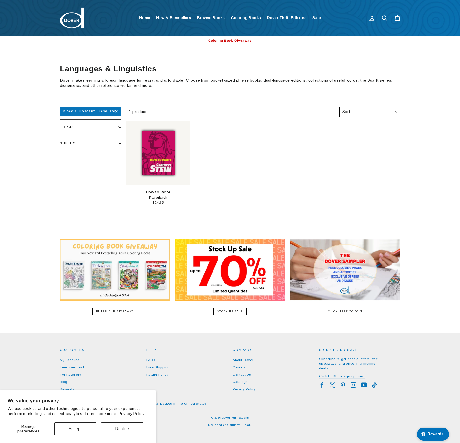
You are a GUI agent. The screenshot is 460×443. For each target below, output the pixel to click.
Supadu (246, 424)
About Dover (243, 360)
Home (144, 18)
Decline (122, 429)
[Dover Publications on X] (332, 385)
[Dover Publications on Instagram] (353, 385)
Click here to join (345, 311)
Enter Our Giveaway (114, 311)
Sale (316, 18)
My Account (69, 360)
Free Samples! (72, 367)
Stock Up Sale (230, 311)
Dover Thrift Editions (286, 18)
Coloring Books (246, 18)
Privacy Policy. (132, 414)
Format (68, 127)
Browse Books (211, 18)
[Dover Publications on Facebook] (322, 385)
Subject (69, 143)
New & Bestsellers (173, 18)
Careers (239, 367)
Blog (63, 382)
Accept (75, 429)
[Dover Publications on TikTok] (374, 385)
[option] (230, 40)
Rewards (67, 389)
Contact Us (242, 374)
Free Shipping (158, 367)
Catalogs (240, 382)
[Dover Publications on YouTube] (364, 385)
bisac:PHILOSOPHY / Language (89, 111)
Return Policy (157, 374)
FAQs (150, 360)
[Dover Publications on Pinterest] (343, 385)
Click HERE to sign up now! (342, 376)
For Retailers (70, 374)
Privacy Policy (244, 389)
